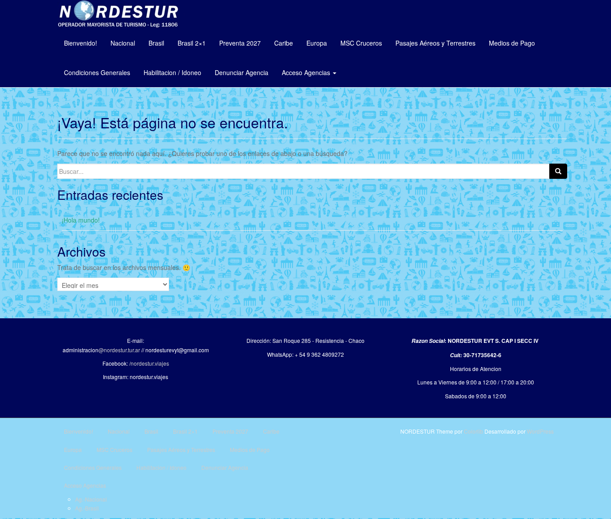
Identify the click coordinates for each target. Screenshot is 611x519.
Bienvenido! (80, 42)
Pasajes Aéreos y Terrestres (435, 42)
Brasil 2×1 (192, 42)
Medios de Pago (512, 42)
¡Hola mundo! (81, 219)
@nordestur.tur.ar (119, 350)
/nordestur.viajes (149, 363)
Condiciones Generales (97, 72)
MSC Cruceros (361, 42)
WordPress (540, 431)
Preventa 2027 (240, 42)
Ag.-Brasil (87, 508)
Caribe (283, 42)
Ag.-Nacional (91, 499)
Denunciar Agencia (241, 72)
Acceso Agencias (307, 72)
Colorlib (473, 431)
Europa (316, 42)
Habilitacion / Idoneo (172, 72)
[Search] (558, 171)
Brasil (156, 42)
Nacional (122, 42)
